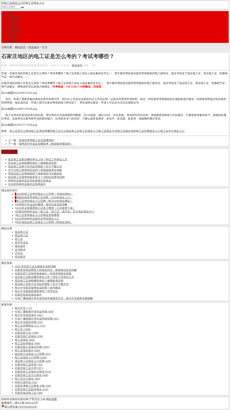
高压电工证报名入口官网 (33, 361)
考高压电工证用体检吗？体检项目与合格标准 (35, 173)
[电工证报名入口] (22, 3)
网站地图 (51, 399)
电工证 (75, 131)
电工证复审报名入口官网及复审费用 (37, 215)
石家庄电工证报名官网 (32, 347)
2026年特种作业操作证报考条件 (27, 184)
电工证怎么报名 (62, 131)
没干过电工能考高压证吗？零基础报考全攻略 (35, 170)
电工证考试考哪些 (42, 131)
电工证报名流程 (126, 131)
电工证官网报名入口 (148, 131)
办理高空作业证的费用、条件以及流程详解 (41, 204)
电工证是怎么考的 (20, 131)
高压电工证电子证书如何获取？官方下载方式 (35, 166)
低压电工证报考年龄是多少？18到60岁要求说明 (36, 177)
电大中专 (23, 308)
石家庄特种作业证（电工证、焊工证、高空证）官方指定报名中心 (55, 211)
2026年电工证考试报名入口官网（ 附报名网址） (44, 194)
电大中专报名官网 (29, 322)
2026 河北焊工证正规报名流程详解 (35, 266)
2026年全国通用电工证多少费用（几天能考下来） (45, 208)
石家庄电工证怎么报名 (31, 375)
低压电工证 (15, 16)
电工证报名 (25, 339)
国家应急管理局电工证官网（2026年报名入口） (44, 197)
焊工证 (12, 23)
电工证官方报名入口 (172, 131)
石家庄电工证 (27, 332)
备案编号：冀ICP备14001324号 (19, 402)
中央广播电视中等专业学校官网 (37, 318)
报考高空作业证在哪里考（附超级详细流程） (46, 143)
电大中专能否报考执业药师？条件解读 (38, 287)
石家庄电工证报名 (29, 336)
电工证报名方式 (107, 131)
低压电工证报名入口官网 (33, 354)
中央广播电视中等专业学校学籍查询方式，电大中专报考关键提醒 (54, 298)
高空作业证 (15, 26)
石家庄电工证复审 (29, 364)
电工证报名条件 (27, 350)
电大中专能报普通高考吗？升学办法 (36, 291)
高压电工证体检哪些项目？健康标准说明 (32, 163)
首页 (10, 12)
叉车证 (12, 37)
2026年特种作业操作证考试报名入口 (37, 218)
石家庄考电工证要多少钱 (33, 385)
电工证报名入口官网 (31, 357)
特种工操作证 (26, 382)
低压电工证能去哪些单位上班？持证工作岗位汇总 (37, 159)
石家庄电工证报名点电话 (33, 371)
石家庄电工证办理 (29, 368)
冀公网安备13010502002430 (20, 406)
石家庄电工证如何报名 (31, 389)
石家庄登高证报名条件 (28, 294)
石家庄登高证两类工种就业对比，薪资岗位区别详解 (46, 270)
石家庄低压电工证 (29, 392)
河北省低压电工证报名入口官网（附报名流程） (44, 222)
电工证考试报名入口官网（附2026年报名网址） (44, 201)
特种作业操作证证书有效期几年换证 (29, 180)
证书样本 (13, 33)
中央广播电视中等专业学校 (34, 311)
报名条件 (13, 30)
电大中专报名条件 (29, 315)
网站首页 (20, 47)
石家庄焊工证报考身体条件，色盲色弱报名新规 (43, 273)
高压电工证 (15, 19)
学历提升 (13, 41)
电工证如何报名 (27, 343)
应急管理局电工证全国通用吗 (36, 140)
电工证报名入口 (88, 131)
